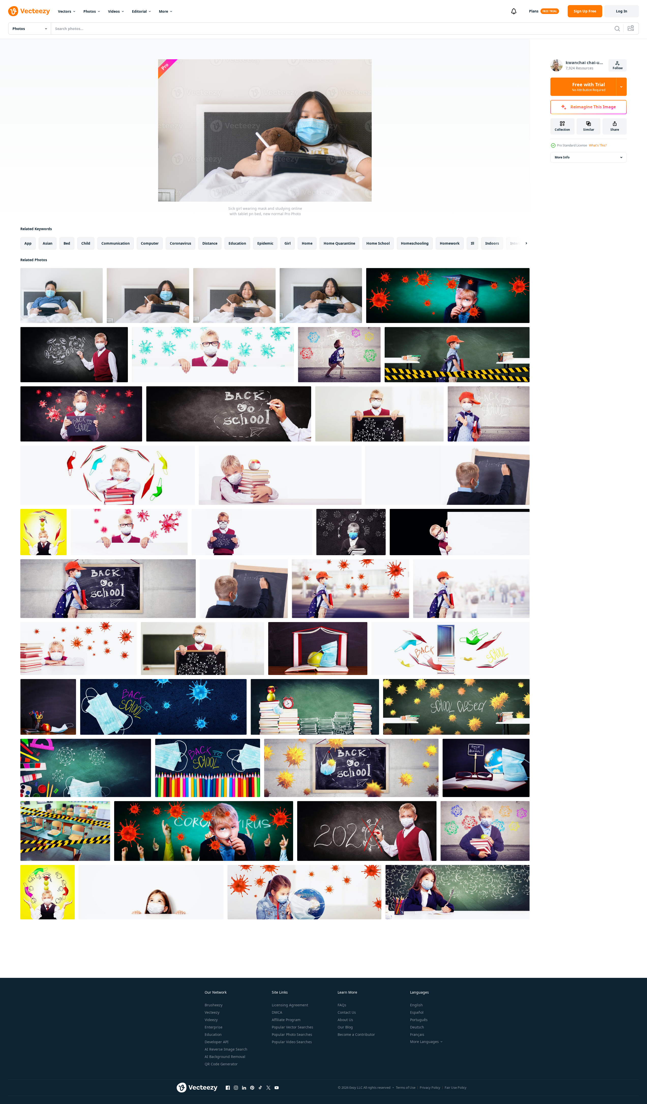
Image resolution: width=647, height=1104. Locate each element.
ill (472, 243)
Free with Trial (588, 86)
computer (150, 243)
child (85, 243)
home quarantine (339, 243)
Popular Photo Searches (292, 1034)
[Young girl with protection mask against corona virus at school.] (151, 892)
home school (378, 243)
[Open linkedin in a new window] (244, 1087)
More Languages (424, 1042)
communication (115, 243)
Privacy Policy (430, 1087)
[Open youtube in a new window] (277, 1087)
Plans (533, 11)
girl (287, 243)
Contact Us (347, 1012)
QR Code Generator (221, 1064)
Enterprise (213, 1027)
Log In (621, 11)
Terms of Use (405, 1087)
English (416, 1005)
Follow (618, 68)
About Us (345, 1019)
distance (209, 243)
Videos (114, 11)
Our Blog (345, 1027)
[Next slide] (522, 243)
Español (417, 1012)
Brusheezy (213, 1005)
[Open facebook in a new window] (228, 1087)
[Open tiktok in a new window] (260, 1087)
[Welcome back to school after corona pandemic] (317, 648)
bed (67, 243)
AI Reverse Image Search (226, 1049)
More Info (562, 157)
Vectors (64, 11)
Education (213, 1034)
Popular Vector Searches (292, 1027)
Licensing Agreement (290, 1005)
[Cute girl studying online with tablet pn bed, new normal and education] (234, 295)
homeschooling (415, 243)
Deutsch (417, 1027)
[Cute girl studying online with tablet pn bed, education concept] (321, 295)
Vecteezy (212, 1012)
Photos (89, 11)
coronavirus (180, 243)
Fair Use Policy (456, 1087)
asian (47, 243)
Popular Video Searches (292, 1041)
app (28, 243)
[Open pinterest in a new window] (252, 1087)
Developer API (217, 1041)
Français (417, 1034)
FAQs (342, 1005)
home (307, 243)
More (163, 11)
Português (419, 1019)
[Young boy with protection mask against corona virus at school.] (448, 295)
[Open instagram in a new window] (236, 1087)
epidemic (265, 243)
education (237, 243)
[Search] (617, 28)
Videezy (211, 1019)
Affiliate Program (286, 1019)
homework (450, 243)
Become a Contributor (356, 1034)
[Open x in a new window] (268, 1087)
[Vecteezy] (29, 11)
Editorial (139, 11)
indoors (492, 243)
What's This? (598, 145)
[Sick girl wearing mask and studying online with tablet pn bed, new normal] (148, 295)
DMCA (277, 1012)
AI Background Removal (225, 1056)
